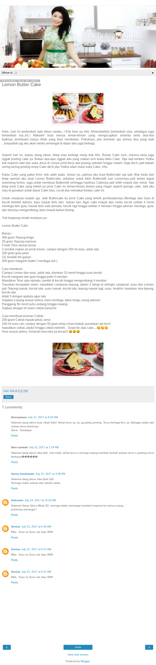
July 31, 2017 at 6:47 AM (36, 549)
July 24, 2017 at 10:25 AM (40, 500)
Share (8, 397)
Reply (14, 435)
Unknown (17, 500)
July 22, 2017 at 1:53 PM (44, 447)
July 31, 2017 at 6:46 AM (36, 526)
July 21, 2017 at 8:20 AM (43, 417)
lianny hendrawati (22, 473)
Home (78, 647)
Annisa (15, 526)
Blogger (85, 661)
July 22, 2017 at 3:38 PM (50, 473)
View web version (78, 654)
